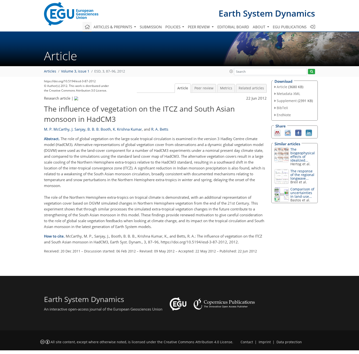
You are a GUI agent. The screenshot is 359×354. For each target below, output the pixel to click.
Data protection (289, 342)
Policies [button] (173, 26)
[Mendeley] (277, 132)
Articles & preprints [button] (113, 26)
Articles (50, 71)
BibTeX (282, 107)
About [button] (259, 26)
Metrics (226, 88)
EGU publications (289, 26)
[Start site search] (311, 71)
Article (182, 88)
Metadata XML (288, 93)
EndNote (284, 115)
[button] (231, 71)
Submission (151, 26)
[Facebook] (298, 132)
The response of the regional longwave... (302, 175)
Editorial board (233, 26)
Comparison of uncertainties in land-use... (302, 193)
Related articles (251, 88)
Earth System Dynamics (267, 13)
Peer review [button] (199, 26)
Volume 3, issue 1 (75, 71)
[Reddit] (288, 132)
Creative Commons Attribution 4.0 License (198, 342)
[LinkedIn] (309, 132)
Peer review (203, 88)
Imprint (265, 342)
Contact (247, 342)
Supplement (287, 100)
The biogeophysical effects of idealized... (302, 155)
